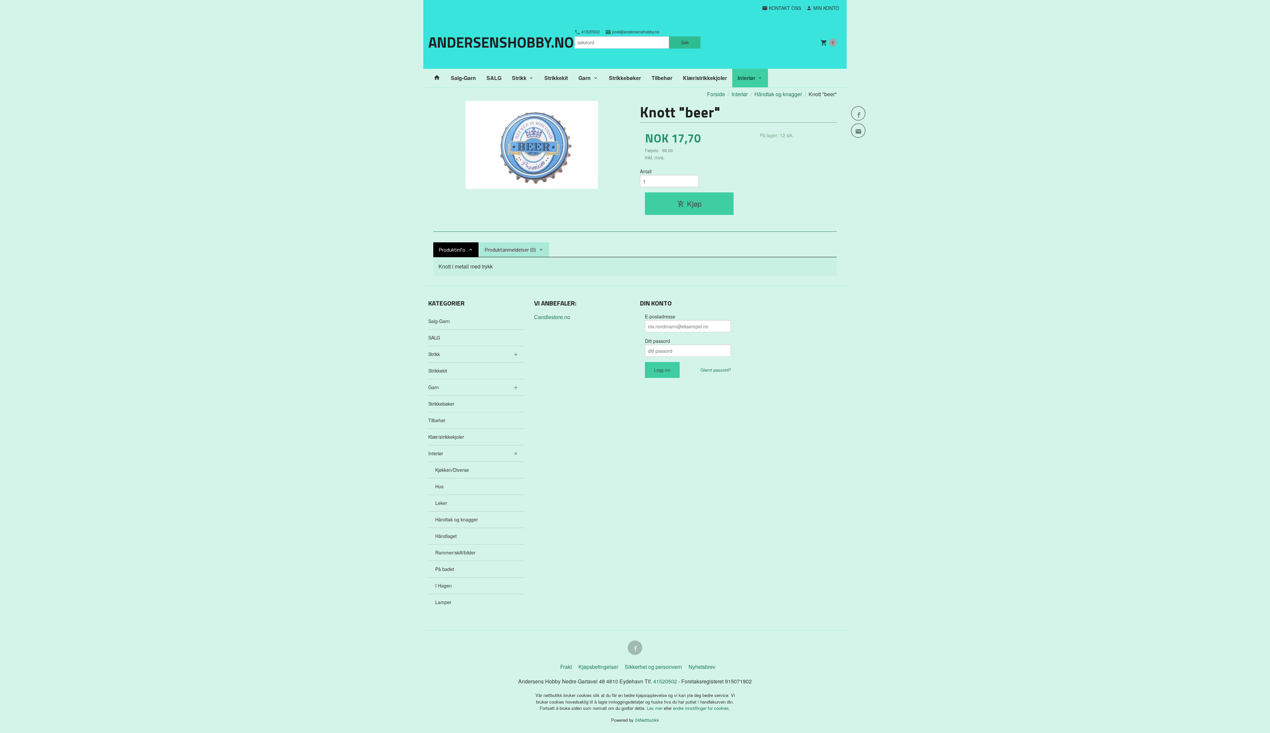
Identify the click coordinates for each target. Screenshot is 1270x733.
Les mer (655, 708)
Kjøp (694, 203)
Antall (646, 171)
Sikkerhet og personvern (653, 667)
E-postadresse (660, 316)
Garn (584, 78)
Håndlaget (446, 536)
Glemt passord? (715, 370)
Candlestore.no (552, 317)
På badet (444, 569)
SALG (494, 78)
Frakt (566, 667)
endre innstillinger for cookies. (701, 708)
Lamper (443, 602)
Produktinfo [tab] (452, 250)
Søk (685, 42)
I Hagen (443, 585)
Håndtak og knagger (456, 519)
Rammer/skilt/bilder (455, 552)
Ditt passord (657, 341)
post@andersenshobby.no (635, 31)
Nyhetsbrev (702, 667)
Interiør (746, 78)
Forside (716, 94)
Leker (441, 503)
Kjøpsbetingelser (598, 667)
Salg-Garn (463, 78)
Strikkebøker (625, 78)
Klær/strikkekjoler (705, 78)
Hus (439, 486)
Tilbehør (662, 78)
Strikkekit (556, 78)
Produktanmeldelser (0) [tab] (510, 250)
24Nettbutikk (647, 720)
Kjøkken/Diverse (452, 470)
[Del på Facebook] (858, 113)
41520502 (590, 31)
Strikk (519, 78)
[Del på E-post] (858, 130)
